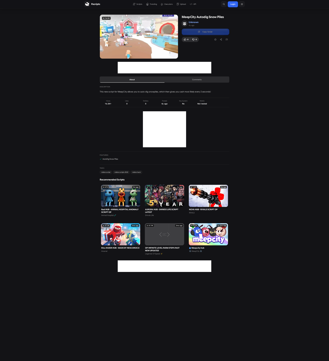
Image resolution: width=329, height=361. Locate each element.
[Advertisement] (164, 67)
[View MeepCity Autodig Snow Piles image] (139, 37)
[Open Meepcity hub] (208, 239)
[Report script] (226, 39)
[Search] (224, 4)
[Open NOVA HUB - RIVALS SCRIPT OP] (208, 201)
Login (232, 4)
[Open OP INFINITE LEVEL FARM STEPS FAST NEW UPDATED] (164, 239)
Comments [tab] (197, 79)
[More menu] (242, 4)
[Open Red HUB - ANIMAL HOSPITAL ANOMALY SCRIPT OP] (120, 201)
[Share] (221, 39)
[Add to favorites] (215, 39)
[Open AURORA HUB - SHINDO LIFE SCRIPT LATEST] (164, 201)
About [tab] (132, 79)
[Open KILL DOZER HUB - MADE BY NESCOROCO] (120, 239)
